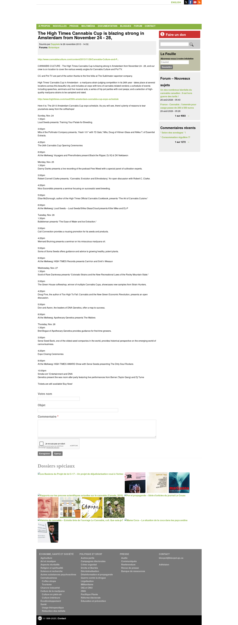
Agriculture (46, 557)
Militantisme (87, 584)
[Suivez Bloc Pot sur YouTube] (195, 3)
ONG (83, 591)
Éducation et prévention (93, 601)
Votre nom (45, 394)
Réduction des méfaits (53, 610)
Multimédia (88, 25)
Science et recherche (51, 571)
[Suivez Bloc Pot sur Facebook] (190, 3)
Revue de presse (130, 567)
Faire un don (176, 34)
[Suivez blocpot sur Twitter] (186, 3)
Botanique (53, 47)
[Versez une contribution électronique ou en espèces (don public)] (162, 35)
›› (188, 115)
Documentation (107, 25)
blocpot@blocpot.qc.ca (171, 557)
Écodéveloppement (50, 601)
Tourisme (47, 584)
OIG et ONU (87, 587)
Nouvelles (60, 25)
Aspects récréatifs (50, 564)
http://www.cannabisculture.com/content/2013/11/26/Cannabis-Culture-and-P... (78, 59)
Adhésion (164, 564)
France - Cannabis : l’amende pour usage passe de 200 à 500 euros (178, 106)
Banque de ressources (133, 571)
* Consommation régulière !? (175, 137)
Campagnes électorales (93, 561)
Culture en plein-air (52, 594)
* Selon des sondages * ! (173, 132)
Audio (124, 557)
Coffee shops (49, 581)
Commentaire (48, 416)
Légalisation (87, 581)
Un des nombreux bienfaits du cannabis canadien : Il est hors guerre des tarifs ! (176, 93)
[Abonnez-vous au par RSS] (199, 3)
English (176, 2)
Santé (43, 604)
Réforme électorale (91, 597)
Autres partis (87, 557)
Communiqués (129, 561)
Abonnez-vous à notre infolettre (177, 58)
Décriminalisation (90, 571)
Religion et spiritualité (51, 567)
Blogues (125, 25)
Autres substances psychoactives (58, 574)
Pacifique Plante (89, 594)
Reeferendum (128, 564)
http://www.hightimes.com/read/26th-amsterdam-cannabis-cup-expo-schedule (78, 99)
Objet (41, 405)
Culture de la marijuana (52, 591)
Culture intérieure (51, 597)
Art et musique (48, 561)
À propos (44, 25)
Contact (150, 25)
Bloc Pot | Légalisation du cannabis (63, 13)
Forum (138, 25)
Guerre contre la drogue (93, 577)
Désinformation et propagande (97, 574)
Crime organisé (89, 564)
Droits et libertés (89, 567)
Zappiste (55, 44)
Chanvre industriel (50, 587)
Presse (74, 25)
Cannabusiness (48, 577)
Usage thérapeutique (53, 607)
